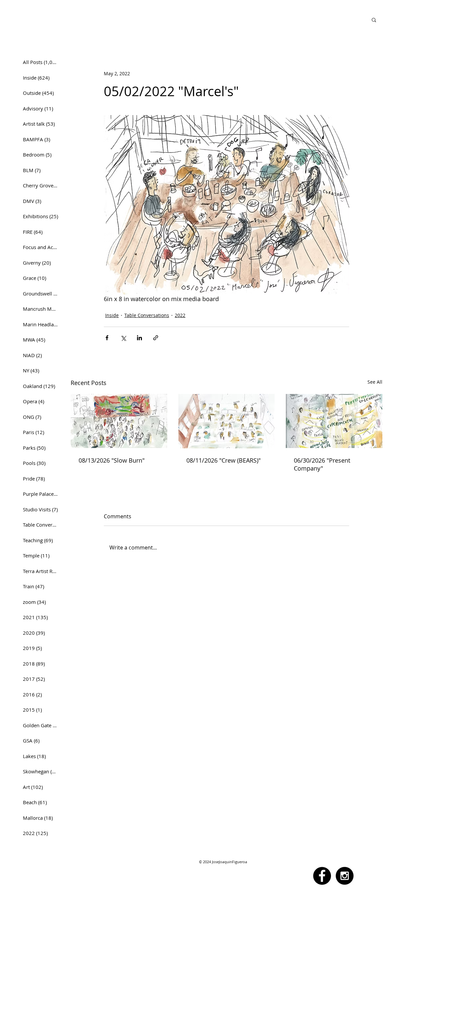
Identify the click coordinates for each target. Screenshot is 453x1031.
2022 (180, 315)
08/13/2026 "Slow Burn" (112, 460)
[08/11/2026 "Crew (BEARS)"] (226, 421)
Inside (112, 315)
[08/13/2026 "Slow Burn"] (119, 421)
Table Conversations (146, 315)
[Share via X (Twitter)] (123, 338)
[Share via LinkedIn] (139, 338)
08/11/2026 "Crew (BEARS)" (223, 460)
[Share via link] (156, 338)
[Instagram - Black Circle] (345, 876)
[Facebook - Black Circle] (322, 876)
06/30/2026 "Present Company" (322, 464)
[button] (374, 19)
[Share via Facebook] (107, 338)
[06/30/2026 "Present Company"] (334, 421)
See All (374, 382)
